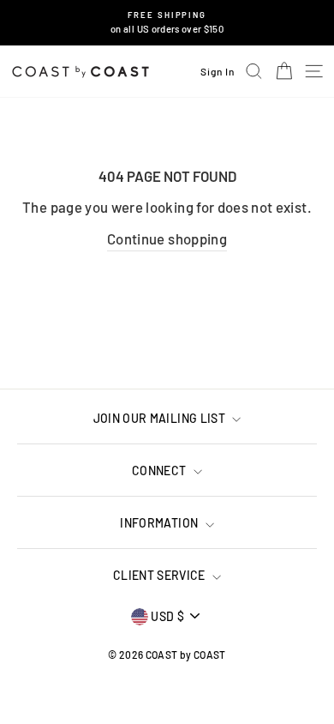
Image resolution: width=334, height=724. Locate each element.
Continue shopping (167, 238)
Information (160, 523)
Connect (160, 470)
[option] (167, 23)
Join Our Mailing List (161, 418)
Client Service (160, 575)
